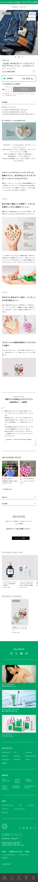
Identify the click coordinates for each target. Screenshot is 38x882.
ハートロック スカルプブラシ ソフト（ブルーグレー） (18, 114)
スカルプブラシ (6, 60)
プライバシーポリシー (24, 854)
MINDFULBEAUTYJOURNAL (5, 787)
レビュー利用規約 (19, 523)
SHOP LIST (5, 809)
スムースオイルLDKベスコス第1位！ (11, 2)
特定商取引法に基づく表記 (15, 851)
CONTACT (31, 805)
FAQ (20, 805)
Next (22, 57)
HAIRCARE (17, 756)
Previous (15, 57)
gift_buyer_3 (8, 478)
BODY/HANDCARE (30, 756)
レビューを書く (20, 538)
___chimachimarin (28, 478)
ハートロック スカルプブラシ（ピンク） (14, 111)
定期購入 (4, 763)
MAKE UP (5, 756)
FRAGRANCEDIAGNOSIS (16, 786)
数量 (3, 89)
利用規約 (27, 851)
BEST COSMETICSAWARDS (30, 786)
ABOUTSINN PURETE (6, 780)
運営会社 (4, 851)
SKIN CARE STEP (20, 809)
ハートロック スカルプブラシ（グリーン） (15, 109)
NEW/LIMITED (6, 752)
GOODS (27, 759)
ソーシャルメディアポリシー (9, 854)
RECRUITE (5, 812)
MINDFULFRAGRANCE (29, 780)
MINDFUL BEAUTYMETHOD (18, 781)
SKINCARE (28, 752)
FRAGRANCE (6, 759)
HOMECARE (17, 759)
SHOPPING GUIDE (7, 805)
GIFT (15, 752)
